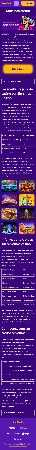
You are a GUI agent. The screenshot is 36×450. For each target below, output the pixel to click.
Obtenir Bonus (18, 69)
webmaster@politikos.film (18, 446)
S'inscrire (27, 3)
